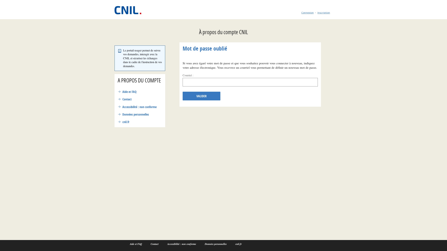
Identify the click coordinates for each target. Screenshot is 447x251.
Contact (127, 99)
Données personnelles (135, 114)
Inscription (323, 12)
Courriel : (188, 75)
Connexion (307, 12)
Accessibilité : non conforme (139, 107)
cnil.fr (125, 122)
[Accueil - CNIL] (130, 10)
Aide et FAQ (129, 92)
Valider (201, 96)
